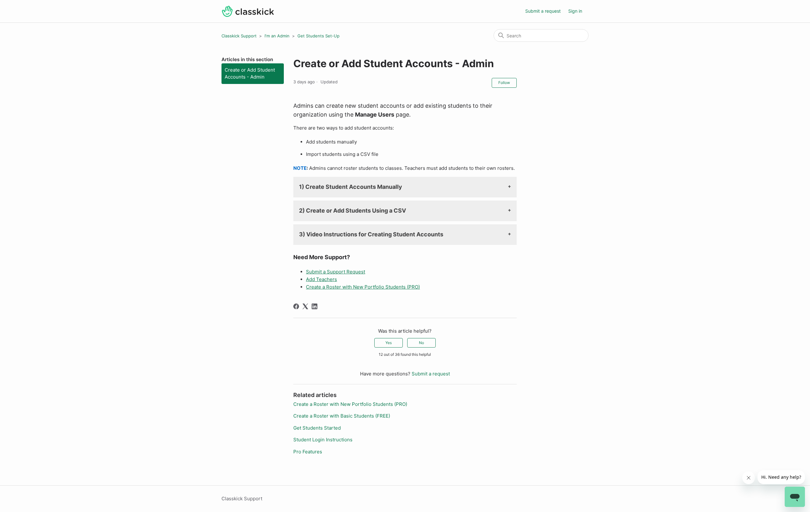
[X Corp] (305, 306)
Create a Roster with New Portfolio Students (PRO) (350, 404)
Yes (388, 342)
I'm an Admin (277, 35)
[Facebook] (296, 306)
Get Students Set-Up (318, 35)
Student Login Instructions (322, 440)
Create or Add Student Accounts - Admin (250, 73)
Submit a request (543, 11)
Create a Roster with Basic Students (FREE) (341, 416)
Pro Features (307, 452)
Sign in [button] (575, 11)
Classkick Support (239, 35)
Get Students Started (317, 428)
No (421, 342)
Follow (504, 82)
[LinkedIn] (314, 306)
